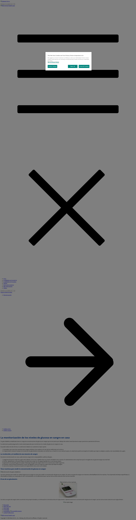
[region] (68, 61)
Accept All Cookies (84, 66)
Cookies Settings (52, 66)
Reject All (72, 66)
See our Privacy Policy (53, 62)
